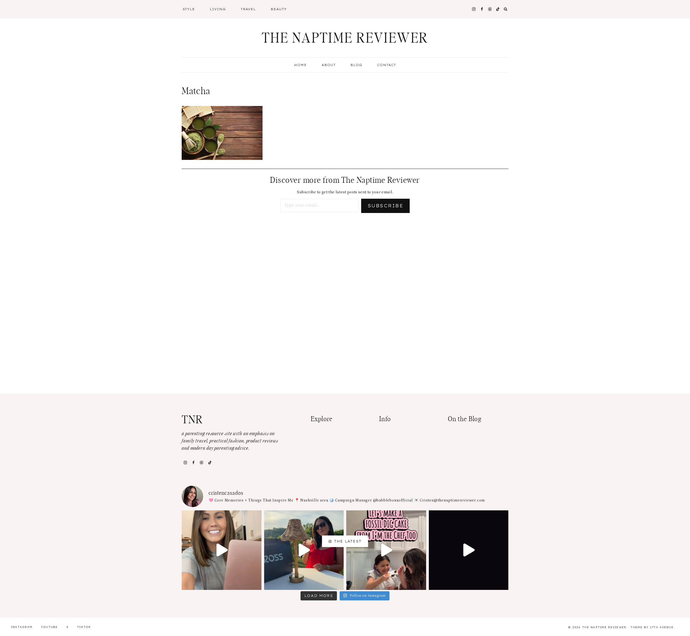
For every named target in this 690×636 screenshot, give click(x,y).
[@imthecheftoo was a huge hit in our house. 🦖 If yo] (386, 550)
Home (300, 65)
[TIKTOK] (498, 9)
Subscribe (385, 205)
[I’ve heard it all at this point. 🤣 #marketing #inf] (221, 550)
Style (189, 9)
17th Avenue (662, 627)
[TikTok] (209, 462)
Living (218, 9)
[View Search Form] (505, 9)
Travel (248, 9)
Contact (386, 65)
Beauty (279, 9)
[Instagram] (473, 9)
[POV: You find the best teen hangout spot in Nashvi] (469, 550)
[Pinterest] (490, 9)
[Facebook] (481, 9)
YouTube (49, 626)
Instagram (22, 626)
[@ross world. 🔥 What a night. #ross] (304, 550)
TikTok (84, 626)
